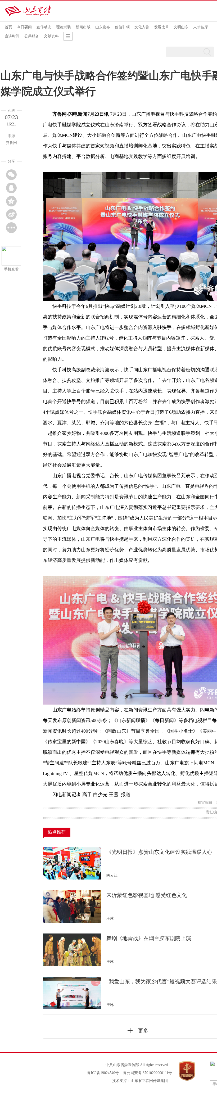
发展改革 (161, 27)
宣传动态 (44, 27)
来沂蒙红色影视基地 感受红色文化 (146, 895)
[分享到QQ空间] (11, 201)
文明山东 (181, 27)
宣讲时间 (12, 36)
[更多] (11, 227)
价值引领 (122, 27)
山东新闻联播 (131, 720)
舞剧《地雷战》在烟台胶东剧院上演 (148, 938)
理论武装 (63, 27)
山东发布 (102, 27)
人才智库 (200, 27)
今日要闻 (24, 27)
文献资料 (51, 36)
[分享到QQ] (11, 188)
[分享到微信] (11, 174)
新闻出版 (83, 27)
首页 (8, 27)
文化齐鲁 (141, 27)
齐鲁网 (59, 114)
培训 (133, 145)
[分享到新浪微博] (11, 214)
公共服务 (31, 36)
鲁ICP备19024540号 (103, 1073)
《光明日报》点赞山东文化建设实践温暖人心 (159, 852)
